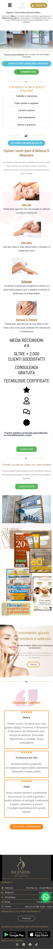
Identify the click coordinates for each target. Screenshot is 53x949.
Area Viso (26, 204)
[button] (9, 5)
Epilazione (26, 281)
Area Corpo (26, 242)
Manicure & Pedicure (26, 319)
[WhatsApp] (45, 897)
